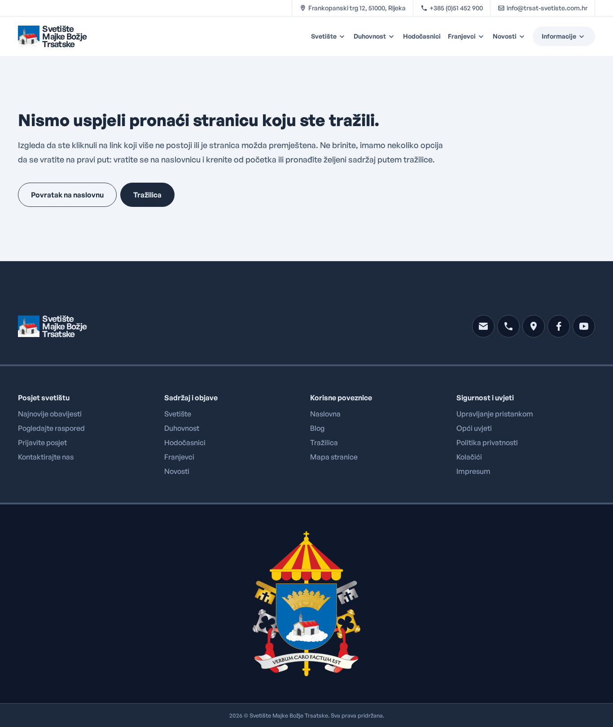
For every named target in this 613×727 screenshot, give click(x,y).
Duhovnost (370, 36)
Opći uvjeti (474, 428)
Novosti (505, 36)
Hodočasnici (422, 36)
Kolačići (469, 456)
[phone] (508, 326)
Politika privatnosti (487, 442)
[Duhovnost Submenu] (392, 36)
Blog (317, 428)
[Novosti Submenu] (523, 36)
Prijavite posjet (42, 442)
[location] (533, 326)
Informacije (559, 36)
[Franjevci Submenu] (482, 36)
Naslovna (325, 413)
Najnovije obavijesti (50, 413)
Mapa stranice (334, 456)
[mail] (483, 326)
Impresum (473, 471)
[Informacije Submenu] (585, 36)
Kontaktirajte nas (46, 456)
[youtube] (584, 326)
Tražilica (324, 442)
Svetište (324, 36)
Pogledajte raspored (51, 428)
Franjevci (462, 36)
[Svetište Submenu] (343, 36)
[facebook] (558, 326)
